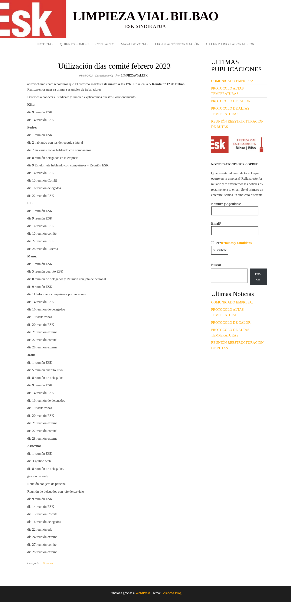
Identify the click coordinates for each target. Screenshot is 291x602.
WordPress (142, 593)
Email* (216, 223)
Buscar (216, 265)
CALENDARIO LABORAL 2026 (230, 44)
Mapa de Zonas (134, 44)
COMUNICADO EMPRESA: (232, 81)
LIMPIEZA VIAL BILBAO (145, 16)
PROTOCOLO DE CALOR (231, 101)
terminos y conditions (236, 243)
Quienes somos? (74, 44)
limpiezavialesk (134, 75)
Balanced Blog (171, 593)
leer (233, 243)
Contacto (104, 44)
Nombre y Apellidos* (226, 204)
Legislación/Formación (177, 44)
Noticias (45, 44)
